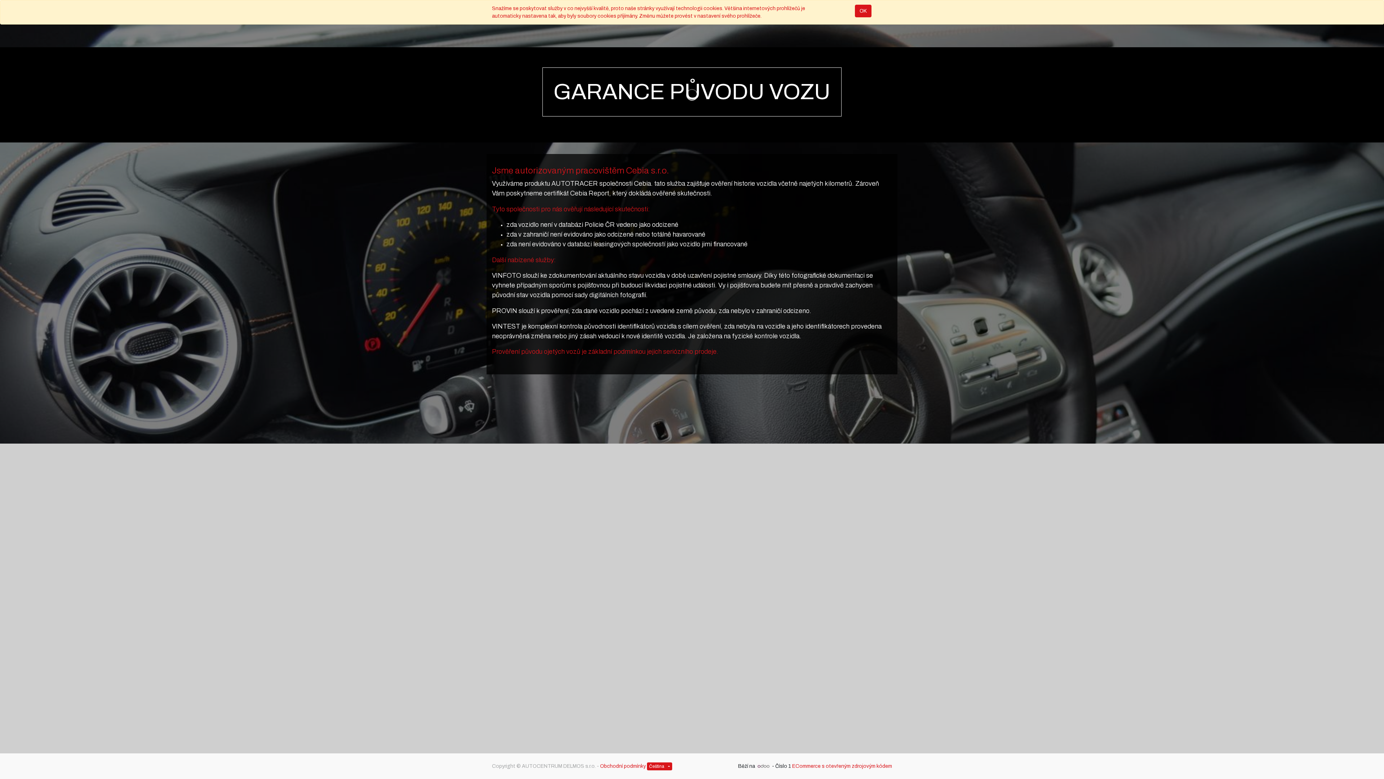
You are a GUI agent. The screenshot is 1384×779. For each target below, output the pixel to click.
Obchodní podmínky (623, 766)
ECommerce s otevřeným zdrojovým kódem (842, 766)
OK (863, 11)
